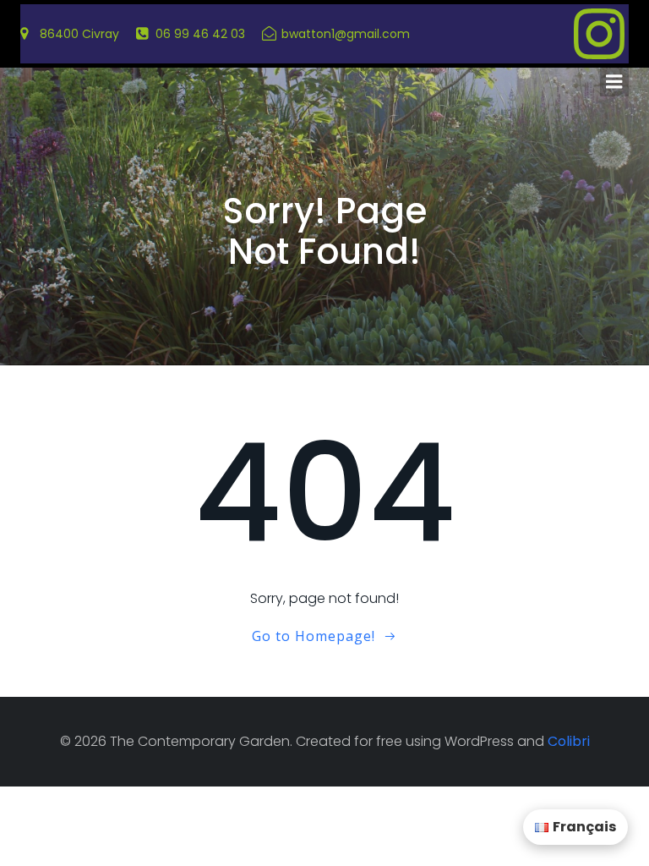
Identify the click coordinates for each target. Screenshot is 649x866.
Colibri (569, 741)
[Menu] (614, 82)
